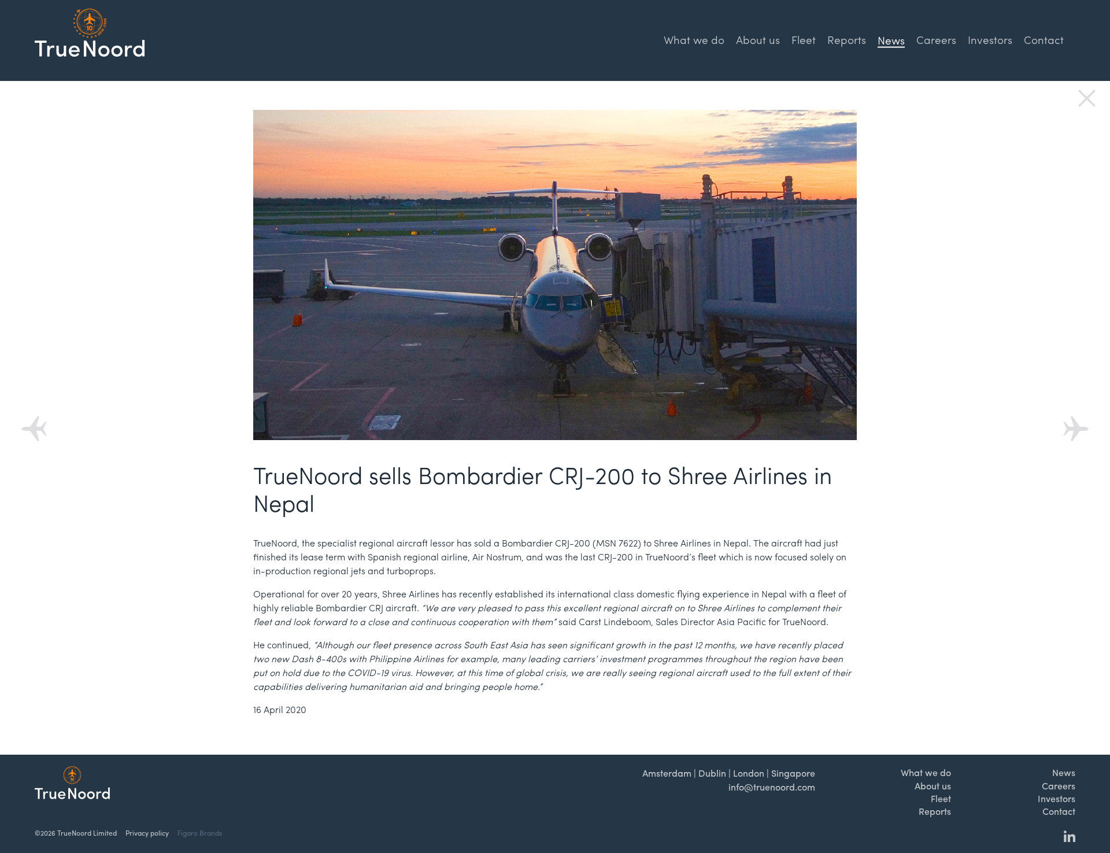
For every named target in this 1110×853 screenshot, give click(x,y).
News (1063, 772)
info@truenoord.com (771, 786)
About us (758, 39)
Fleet (803, 39)
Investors (990, 39)
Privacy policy (147, 833)
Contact (1044, 39)
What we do (694, 39)
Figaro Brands (199, 833)
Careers (936, 39)
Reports (846, 39)
